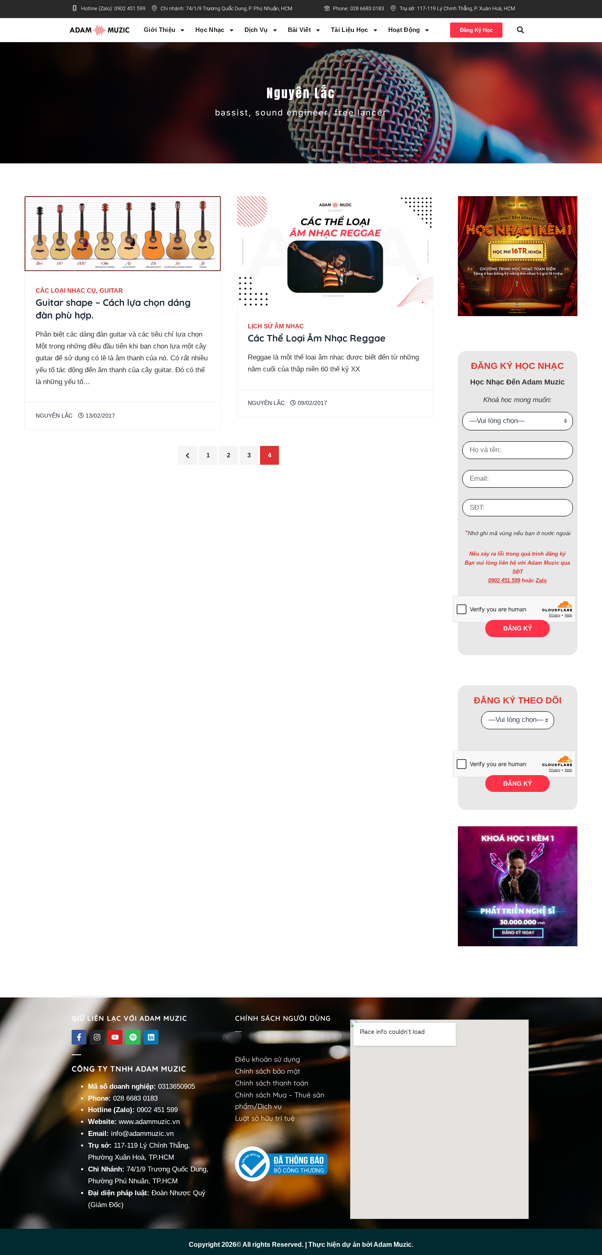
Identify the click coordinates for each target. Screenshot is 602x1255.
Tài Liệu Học (349, 29)
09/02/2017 (311, 403)
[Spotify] (133, 1037)
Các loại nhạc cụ (66, 290)
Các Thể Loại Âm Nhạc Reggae (317, 338)
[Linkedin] (151, 1037)
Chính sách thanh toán (271, 1083)
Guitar (111, 290)
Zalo (541, 580)
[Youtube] (115, 1037)
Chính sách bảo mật (267, 1071)
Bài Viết (299, 29)
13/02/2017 (99, 416)
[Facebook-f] (79, 1037)
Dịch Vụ (256, 29)
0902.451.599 (504, 580)
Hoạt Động (404, 29)
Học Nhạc (209, 29)
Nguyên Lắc (54, 416)
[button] (520, 29)
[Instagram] (97, 1037)
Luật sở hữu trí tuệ (265, 1118)
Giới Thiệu (159, 29)
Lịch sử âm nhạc (276, 326)
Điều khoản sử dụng (267, 1059)
